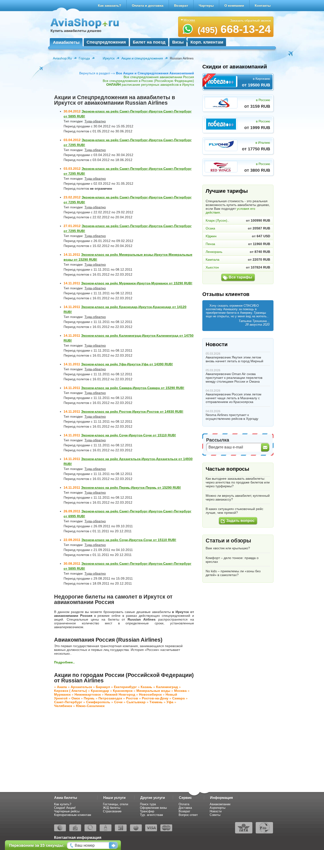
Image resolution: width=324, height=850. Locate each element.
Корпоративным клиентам (72, 815)
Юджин (211, 236)
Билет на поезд (149, 42)
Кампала (212, 259)
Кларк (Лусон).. (217, 220)
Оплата (184, 804)
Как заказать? (109, 5)
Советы (215, 815)
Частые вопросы (227, 469)
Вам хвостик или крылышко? (228, 548)
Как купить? (62, 804)
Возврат (181, 5)
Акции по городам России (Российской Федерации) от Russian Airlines (124, 678)
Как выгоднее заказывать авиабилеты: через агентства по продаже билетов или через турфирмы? (238, 482)
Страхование (112, 811)
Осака (210, 228)
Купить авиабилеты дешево (76, 31)
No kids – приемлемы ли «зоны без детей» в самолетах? (233, 573)
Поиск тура (148, 804)
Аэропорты (217, 808)
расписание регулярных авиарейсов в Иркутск (150, 84)
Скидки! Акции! (65, 808)
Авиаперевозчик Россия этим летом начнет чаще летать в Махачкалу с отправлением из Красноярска (233, 398)
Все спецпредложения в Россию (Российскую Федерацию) (148, 81)
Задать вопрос (240, 521)
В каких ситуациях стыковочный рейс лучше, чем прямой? (234, 510)
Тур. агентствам (151, 815)
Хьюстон (212, 267)
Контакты (263, 5)
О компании (234, 5)
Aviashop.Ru (62, 58)
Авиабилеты (66, 42)
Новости (217, 344)
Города (84, 58)
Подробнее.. (64, 662)
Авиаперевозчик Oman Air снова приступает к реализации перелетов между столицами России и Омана (234, 377)
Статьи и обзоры (228, 540)
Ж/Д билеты (111, 808)
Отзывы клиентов (226, 294)
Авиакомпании (220, 804)
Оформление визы (153, 808)
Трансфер (147, 811)
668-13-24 (234, 29)
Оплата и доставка (147, 5)
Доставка (185, 808)
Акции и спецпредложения (142, 58)
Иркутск (109, 58)
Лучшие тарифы (227, 191)
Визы (178, 42)
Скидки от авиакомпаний (234, 67)
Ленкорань (214, 252)
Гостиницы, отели (115, 804)
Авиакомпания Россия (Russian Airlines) (108, 640)
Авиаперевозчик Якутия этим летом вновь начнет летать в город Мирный (234, 359)
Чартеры (206, 5)
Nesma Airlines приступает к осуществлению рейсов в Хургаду (232, 417)
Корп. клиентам (206, 42)
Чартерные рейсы (66, 811)
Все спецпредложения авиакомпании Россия (159, 77)
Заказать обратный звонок (250, 20)
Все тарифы (240, 277)
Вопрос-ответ (188, 815)
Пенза (210, 244)
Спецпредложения (106, 42)
